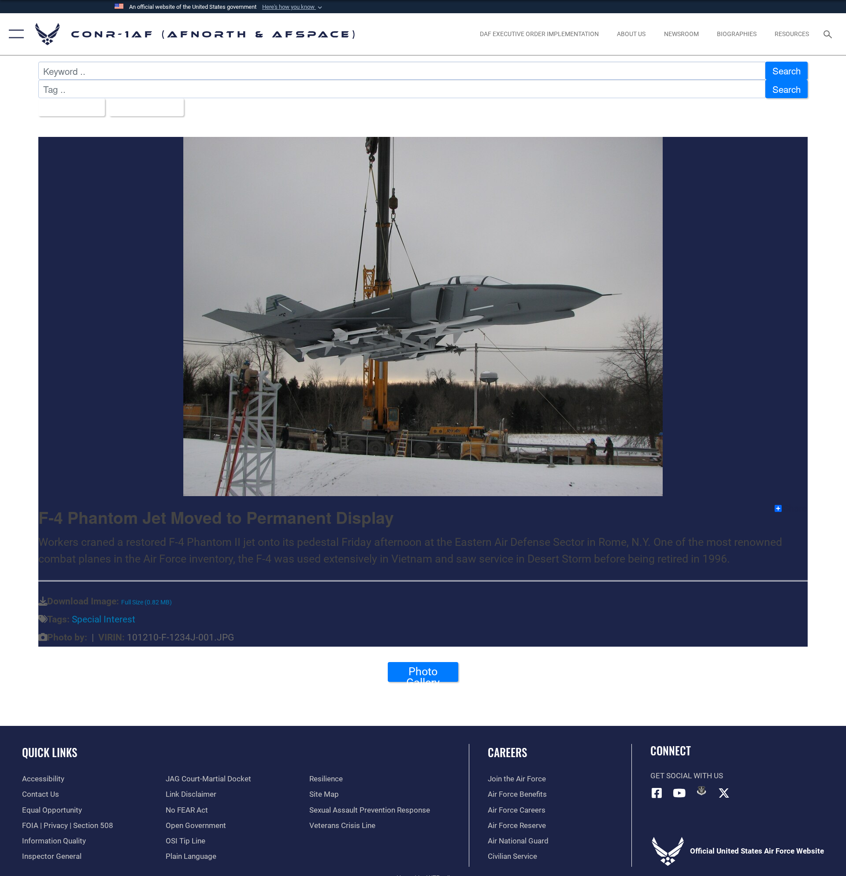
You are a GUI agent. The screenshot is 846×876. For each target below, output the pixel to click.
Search (786, 70)
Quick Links (49, 752)
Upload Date (142, 107)
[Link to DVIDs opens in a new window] (701, 790)
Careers (507, 752)
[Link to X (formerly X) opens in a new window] (724, 792)
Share (795, 508)
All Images (67, 107)
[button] (293, 7)
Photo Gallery (423, 673)
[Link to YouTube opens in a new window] (679, 792)
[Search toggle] (828, 34)
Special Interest (103, 619)
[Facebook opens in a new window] (657, 792)
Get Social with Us (686, 776)
